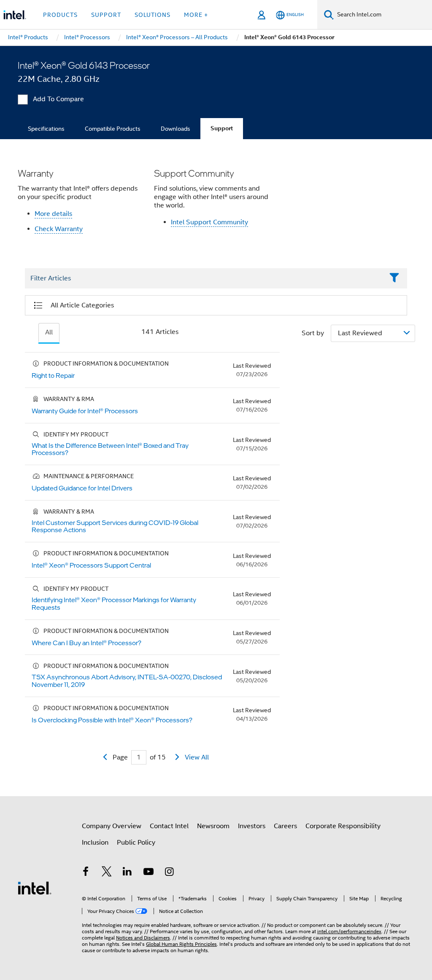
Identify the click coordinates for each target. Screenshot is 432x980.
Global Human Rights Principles (181, 944)
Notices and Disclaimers (143, 937)
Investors (251, 826)
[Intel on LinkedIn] (127, 872)
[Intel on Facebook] (85, 872)
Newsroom (213, 826)
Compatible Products (112, 128)
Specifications (46, 128)
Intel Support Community (209, 222)
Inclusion (95, 842)
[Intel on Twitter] (107, 872)
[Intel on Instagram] (169, 872)
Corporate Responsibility (343, 826)
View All (197, 757)
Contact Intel (169, 826)
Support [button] (106, 15)
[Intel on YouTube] (148, 872)
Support (222, 128)
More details (53, 214)
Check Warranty (59, 229)
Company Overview (111, 826)
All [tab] (49, 332)
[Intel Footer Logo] (34, 887)
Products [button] (60, 15)
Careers (285, 826)
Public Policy (136, 842)
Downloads (175, 128)
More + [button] (196, 15)
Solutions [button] (152, 15)
